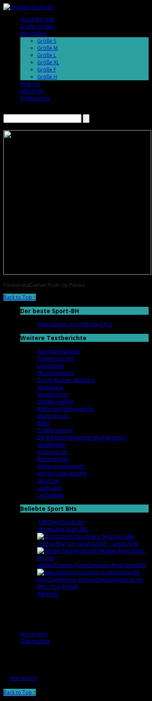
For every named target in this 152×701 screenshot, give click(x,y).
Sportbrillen (51, 444)
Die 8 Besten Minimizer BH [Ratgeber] (82, 437)
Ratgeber (48, 593)
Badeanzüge (52, 452)
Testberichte (35, 98)
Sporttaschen (53, 394)
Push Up (30, 83)
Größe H (47, 76)
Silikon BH (32, 91)
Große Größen (37, 26)
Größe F (46, 69)
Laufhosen (49, 487)
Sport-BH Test (37, 19)
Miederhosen (53, 416)
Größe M (47, 48)
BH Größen (33, 33)
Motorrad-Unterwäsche (65, 408)
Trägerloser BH (55, 358)
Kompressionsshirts (61, 466)
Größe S (46, 40)
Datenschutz (35, 641)
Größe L (46, 55)
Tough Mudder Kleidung (66, 380)
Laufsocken (50, 365)
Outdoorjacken (55, 401)
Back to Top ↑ (19, 297)
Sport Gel (48, 480)
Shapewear (50, 387)
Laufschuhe (50, 495)
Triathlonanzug (55, 430)
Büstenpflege (53, 459)
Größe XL (48, 62)
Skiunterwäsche (55, 372)
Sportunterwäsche (59, 351)
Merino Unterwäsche (62, 473)
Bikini (43, 423)
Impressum (33, 634)
